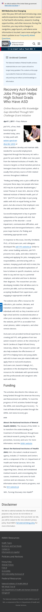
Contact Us (6, 549)
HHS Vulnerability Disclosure (12, 574)
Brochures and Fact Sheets (11, 546)
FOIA (4, 568)
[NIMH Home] (13, 43)
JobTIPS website (23, 247)
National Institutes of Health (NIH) (14, 583)
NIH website (12, 487)
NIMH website (26, 443)
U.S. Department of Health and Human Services (19, 590)
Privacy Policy (7, 562)
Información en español (10, 552)
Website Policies (8, 565)
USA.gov (5, 593)
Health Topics (7, 543)
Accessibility (6, 571)
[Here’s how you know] (21, 4)
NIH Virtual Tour (8, 586)
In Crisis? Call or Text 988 (22, 49)
